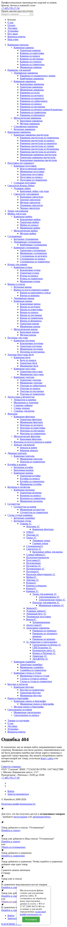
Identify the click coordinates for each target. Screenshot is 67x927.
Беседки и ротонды (17, 684)
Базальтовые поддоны (31, 343)
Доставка (12, 28)
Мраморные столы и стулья (34, 675)
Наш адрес (13, 39)
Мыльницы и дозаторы (26, 402)
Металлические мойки (26, 230)
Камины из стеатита (30, 61)
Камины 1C (32, 591)
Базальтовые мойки (30, 219)
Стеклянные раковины (26, 126)
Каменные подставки (25, 165)
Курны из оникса (29, 275)
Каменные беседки (24, 687)
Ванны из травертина (31, 318)
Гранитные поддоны (31, 346)
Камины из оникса (30, 56)
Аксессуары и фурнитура (20, 396)
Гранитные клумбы (30, 475)
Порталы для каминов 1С (46, 602)
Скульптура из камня (25, 506)
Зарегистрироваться (18, 794)
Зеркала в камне (28, 447)
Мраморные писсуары (32, 374)
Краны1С (31, 588)
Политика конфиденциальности (18, 804)
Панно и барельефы (18, 698)
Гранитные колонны (31, 492)
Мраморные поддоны (31, 349)
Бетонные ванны (23, 287)
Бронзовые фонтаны (31, 439)
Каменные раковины (25, 81)
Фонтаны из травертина (32, 433)
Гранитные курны (29, 273)
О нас (10, 22)
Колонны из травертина (32, 498)
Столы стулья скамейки (20, 515)
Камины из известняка (32, 53)
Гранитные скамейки (31, 664)
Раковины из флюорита (32, 115)
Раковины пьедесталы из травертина (39, 137)
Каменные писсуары (25, 368)
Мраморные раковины (32, 89)
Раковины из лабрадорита (33, 101)
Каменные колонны (24, 489)
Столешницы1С (34, 546)
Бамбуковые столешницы (33, 244)
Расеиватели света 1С (43, 650)
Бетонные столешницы (26, 239)
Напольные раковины (19, 132)
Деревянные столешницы (27, 242)
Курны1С (31, 582)
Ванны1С (31, 619)
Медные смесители (30, 202)
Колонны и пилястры (18, 487)
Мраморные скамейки (31, 667)
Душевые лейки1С (36, 611)
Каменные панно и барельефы (30, 701)
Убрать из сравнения (12, 901)
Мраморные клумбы (31, 484)
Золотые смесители (30, 199)
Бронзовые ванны (29, 332)
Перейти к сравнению (13, 855)
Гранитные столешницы (33, 250)
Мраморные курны (30, 281)
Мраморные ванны (30, 326)
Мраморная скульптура (32, 509)
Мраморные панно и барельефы (37, 704)
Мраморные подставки (32, 171)
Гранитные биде (28, 363)
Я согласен (31, 919)
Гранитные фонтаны (31, 419)
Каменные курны (23, 267)
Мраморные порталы (31, 458)
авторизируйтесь (42, 816)
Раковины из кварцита (32, 98)
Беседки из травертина (32, 689)
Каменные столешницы (26, 247)
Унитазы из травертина (32, 394)
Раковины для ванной (19, 70)
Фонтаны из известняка (32, 427)
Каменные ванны (23, 301)
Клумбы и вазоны (16, 464)
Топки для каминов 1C (44, 594)
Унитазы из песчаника (32, 391)
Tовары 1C (26, 523)
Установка (12, 31)
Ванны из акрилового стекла (35, 292)
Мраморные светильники (27, 712)
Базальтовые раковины (32, 84)
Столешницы (14, 236)
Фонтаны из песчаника (32, 430)
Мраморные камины (31, 67)
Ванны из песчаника (31, 315)
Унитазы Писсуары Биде (20, 354)
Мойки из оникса (29, 225)
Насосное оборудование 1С (40, 574)
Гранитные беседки (30, 692)
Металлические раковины (27, 118)
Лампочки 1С (39, 656)
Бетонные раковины (24, 129)
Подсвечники (33, 563)
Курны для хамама (17, 264)
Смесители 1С (33, 549)
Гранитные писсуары (31, 371)
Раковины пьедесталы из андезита (38, 151)
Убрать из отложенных (13, 847)
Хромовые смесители (31, 205)
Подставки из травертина (33, 180)
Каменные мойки (23, 216)
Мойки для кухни (16, 213)
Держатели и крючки (25, 399)
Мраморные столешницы (33, 253)
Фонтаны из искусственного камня (32, 442)
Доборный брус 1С (36, 613)
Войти (10, 791)
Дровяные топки (41, 540)
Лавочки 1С (32, 580)
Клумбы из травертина (32, 481)
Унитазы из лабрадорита (33, 385)
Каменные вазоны (23, 473)
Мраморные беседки (31, 695)
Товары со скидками (18, 720)
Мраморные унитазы (31, 382)
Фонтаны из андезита (31, 425)
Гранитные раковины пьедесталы (37, 157)
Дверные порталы (17, 453)
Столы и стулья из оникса (33, 678)
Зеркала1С (31, 608)
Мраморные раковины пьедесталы (38, 154)
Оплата (11, 25)
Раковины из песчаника (32, 106)
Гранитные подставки (31, 174)
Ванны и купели (16, 284)
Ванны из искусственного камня (31, 289)
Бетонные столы (22, 520)
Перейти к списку (10, 830)
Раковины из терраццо (44, 630)
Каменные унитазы (24, 377)
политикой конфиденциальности (33, 913)
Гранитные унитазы (30, 380)
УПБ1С (30, 532)
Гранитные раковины (31, 87)
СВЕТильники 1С (42, 647)
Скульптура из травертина (34, 512)
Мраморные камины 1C (51, 605)
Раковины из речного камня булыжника (41, 109)
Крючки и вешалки (36, 585)
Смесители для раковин (26, 194)
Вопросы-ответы (16, 36)
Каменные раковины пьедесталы (31, 135)
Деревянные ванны (24, 298)
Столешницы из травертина (35, 261)
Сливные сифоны (23, 405)
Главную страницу (11, 766)
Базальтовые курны (30, 270)
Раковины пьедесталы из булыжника (39, 149)
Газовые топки (40, 543)
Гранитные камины (30, 50)
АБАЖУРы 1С (40, 658)
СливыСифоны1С (35, 554)
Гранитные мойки (29, 222)
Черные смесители (30, 208)
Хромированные (41, 622)
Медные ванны (28, 335)
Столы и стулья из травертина (36, 681)
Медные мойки (28, 233)
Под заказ (12, 33)
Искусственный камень (32, 168)
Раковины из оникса (31, 104)
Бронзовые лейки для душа (34, 191)
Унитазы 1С (32, 535)
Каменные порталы (24, 456)
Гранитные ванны (29, 323)
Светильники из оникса (26, 715)
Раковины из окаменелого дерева (37, 75)
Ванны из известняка (31, 309)
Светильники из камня (19, 709)
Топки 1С (31, 537)
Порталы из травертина (32, 461)
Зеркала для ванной (24, 444)
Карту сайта (47, 758)
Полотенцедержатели (37, 557)
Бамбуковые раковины (32, 78)
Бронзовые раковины (31, 120)
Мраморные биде (29, 366)
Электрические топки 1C (52, 599)
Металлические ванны (26, 329)
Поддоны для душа (17, 337)
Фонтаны (12, 413)
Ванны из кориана (29, 295)
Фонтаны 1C (33, 526)
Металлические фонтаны (27, 436)
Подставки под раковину (20, 163)
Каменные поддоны (24, 340)
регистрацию (20, 816)
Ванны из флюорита (31, 320)
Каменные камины (24, 47)
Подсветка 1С (33, 566)
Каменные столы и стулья (27, 673)
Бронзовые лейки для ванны (47, 551)
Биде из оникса (28, 360)
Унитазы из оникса (30, 388)
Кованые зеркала (29, 450)
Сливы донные (22, 408)
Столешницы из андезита (33, 256)
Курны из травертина (31, 278)
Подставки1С (33, 560)
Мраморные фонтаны (31, 422)
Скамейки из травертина (33, 670)
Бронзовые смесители (31, 196)
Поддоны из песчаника (32, 351)
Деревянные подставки (38, 616)
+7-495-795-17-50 (10, 8)
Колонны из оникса (30, 495)
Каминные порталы (18, 44)
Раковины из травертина (33, 112)
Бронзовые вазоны (24, 470)
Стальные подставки (25, 182)
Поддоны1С (32, 571)
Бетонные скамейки (24, 518)
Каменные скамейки (25, 661)
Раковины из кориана (43, 639)
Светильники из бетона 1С (46, 644)
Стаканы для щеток (24, 411)
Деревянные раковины (26, 73)
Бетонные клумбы (23, 467)
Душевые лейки (22, 188)
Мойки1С (31, 577)
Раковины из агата (30, 92)
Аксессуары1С (34, 625)
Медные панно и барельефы (29, 706)
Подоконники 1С (35, 568)
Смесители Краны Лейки (20, 185)
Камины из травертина (32, 64)
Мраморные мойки (30, 227)
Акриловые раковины (38, 628)
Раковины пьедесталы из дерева (37, 146)
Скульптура (13, 504)
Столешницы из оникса (32, 258)
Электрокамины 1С (49, 597)
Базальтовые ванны (30, 304)
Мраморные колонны (31, 501)
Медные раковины (30, 123)
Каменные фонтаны (24, 416)
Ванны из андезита (30, 306)
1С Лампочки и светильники (41, 642)
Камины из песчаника (31, 58)
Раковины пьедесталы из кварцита (38, 143)
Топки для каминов (17, 211)
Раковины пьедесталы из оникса (37, 140)
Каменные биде (22, 357)
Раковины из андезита (31, 95)
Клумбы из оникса (30, 478)
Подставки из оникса (31, 177)
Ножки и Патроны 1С (44, 653)
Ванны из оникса (29, 312)
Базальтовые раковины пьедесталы (38, 160)
